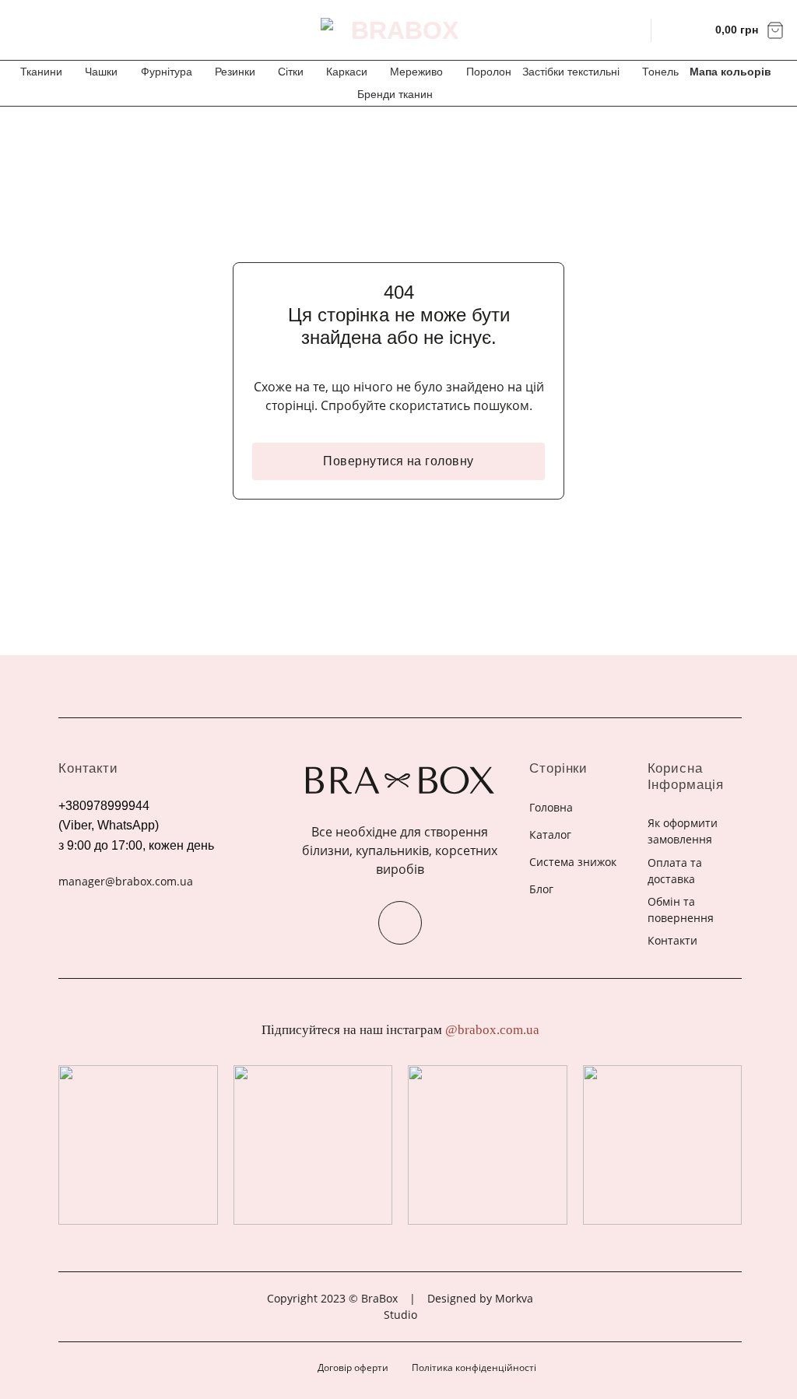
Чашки (101, 71)
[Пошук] (629, 29)
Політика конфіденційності (474, 1367)
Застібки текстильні (571, 71)
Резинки (235, 71)
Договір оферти (353, 1367)
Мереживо (416, 71)
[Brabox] (398, 30)
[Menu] (21, 30)
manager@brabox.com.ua (125, 881)
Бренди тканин (395, 94)
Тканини (41, 71)
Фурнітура (166, 71)
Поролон (488, 71)
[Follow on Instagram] (400, 923)
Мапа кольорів (730, 71)
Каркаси (346, 71)
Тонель (660, 71)
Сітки (291, 71)
